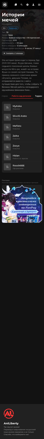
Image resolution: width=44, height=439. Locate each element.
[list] (22, 137)
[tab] (21, 96)
